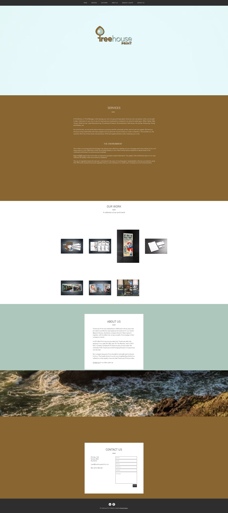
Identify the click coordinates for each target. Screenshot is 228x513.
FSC (74, 156)
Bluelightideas (124, 508)
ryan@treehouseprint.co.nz (99, 464)
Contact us (96, 363)
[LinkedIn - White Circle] (110, 504)
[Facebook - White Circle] (113, 504)
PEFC (80, 156)
